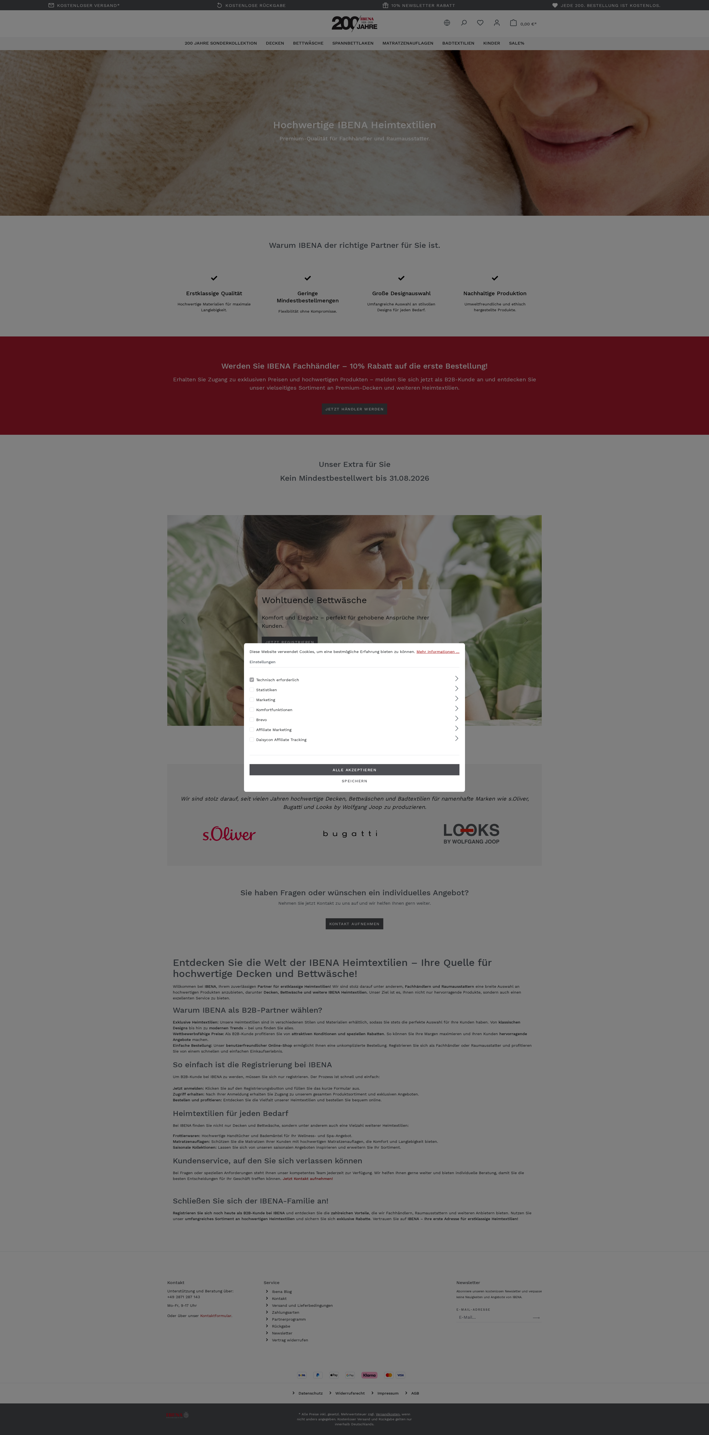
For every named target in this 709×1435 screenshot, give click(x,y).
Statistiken (266, 690)
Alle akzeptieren (354, 770)
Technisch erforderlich (277, 680)
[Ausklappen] (456, 678)
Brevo (261, 720)
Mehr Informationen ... (438, 651)
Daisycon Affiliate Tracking (281, 739)
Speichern (355, 781)
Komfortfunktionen (274, 710)
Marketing (265, 700)
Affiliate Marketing (273, 729)
